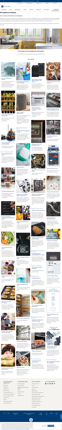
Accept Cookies (51, 425)
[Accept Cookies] (60, 426)
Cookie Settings (44, 425)
